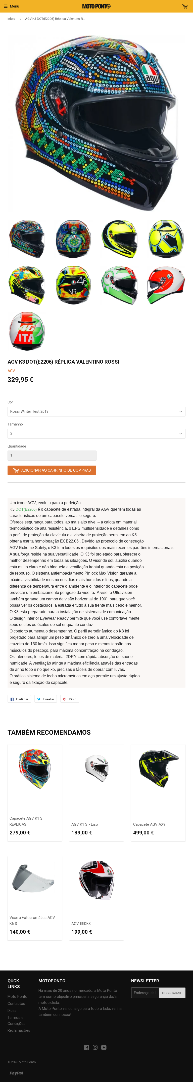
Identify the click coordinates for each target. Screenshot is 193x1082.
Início (11, 19)
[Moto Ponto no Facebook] (86, 1048)
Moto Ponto (17, 996)
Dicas (12, 1010)
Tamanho (15, 424)
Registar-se (172, 993)
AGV (11, 371)
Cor (10, 402)
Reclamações (19, 1030)
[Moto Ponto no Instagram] (95, 1048)
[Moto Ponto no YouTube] (104, 1048)
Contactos (16, 1003)
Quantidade (17, 446)
